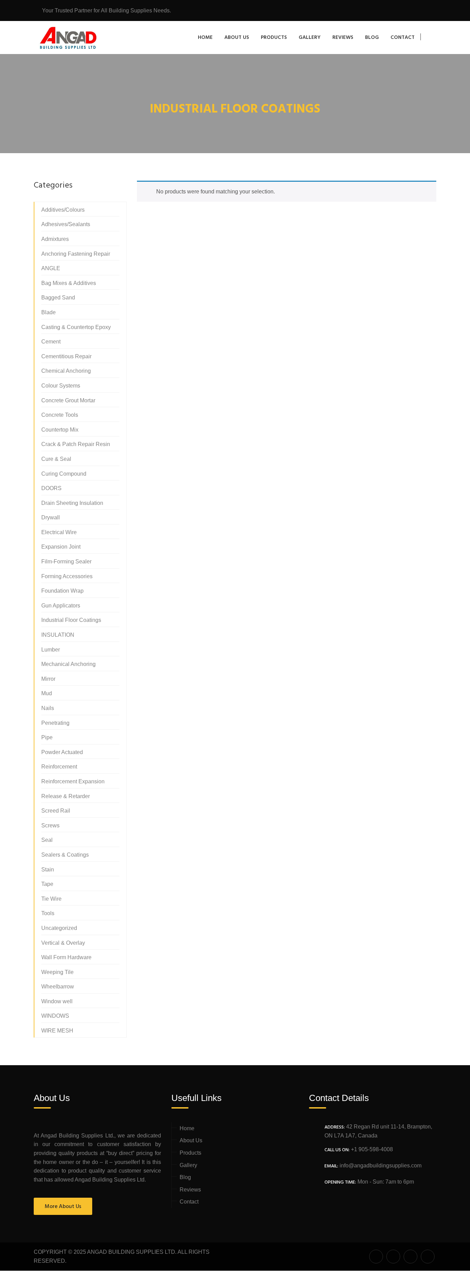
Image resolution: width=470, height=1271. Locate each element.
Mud (46, 693)
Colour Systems (60, 386)
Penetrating (55, 723)
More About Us (63, 1206)
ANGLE (50, 268)
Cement (51, 342)
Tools (47, 913)
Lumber (50, 650)
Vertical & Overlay (63, 943)
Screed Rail (55, 811)
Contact (403, 37)
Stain (47, 869)
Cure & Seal (56, 459)
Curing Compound (63, 474)
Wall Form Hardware (66, 957)
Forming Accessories (67, 576)
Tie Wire (51, 899)
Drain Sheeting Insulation (72, 503)
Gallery (310, 37)
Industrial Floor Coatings (71, 620)
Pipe (47, 737)
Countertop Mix (59, 430)
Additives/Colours (63, 210)
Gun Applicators (60, 605)
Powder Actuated (62, 752)
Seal (47, 840)
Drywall (50, 517)
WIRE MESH (57, 1031)
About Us (236, 37)
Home (205, 37)
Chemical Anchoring (66, 371)
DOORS (51, 488)
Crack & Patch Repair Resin (75, 444)
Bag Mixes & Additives (68, 283)
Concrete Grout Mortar (68, 400)
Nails (47, 708)
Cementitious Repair (66, 356)
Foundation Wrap (62, 591)
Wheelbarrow (57, 986)
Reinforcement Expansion (73, 781)
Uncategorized (59, 928)
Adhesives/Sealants (65, 224)
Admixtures (55, 239)
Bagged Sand (58, 297)
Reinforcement (59, 767)
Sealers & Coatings (65, 855)
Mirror (48, 679)
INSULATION (57, 635)
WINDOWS (55, 1016)
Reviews (342, 37)
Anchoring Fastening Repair (75, 254)
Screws (50, 825)
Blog (372, 37)
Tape (47, 884)
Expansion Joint (61, 547)
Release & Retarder (65, 796)
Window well (57, 1001)
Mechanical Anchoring (68, 664)
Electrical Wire (59, 532)
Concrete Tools (59, 415)
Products (274, 37)
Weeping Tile (57, 972)
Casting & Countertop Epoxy (76, 327)
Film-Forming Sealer (66, 561)
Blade (48, 312)
